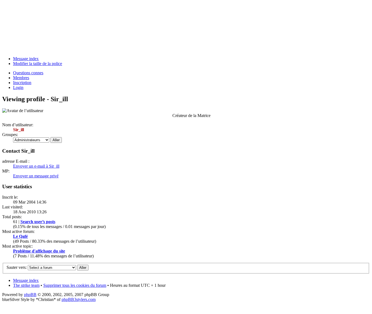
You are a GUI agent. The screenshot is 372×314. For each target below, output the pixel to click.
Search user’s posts (37, 221)
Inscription (22, 82)
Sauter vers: (17, 267)
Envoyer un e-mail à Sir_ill (36, 166)
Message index (26, 58)
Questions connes (28, 72)
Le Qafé (20, 236)
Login (18, 87)
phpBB (30, 294)
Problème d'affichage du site (39, 251)
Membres (21, 77)
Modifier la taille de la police (37, 63)
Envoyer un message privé (36, 176)
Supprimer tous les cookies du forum (74, 285)
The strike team (26, 285)
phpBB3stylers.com (79, 299)
